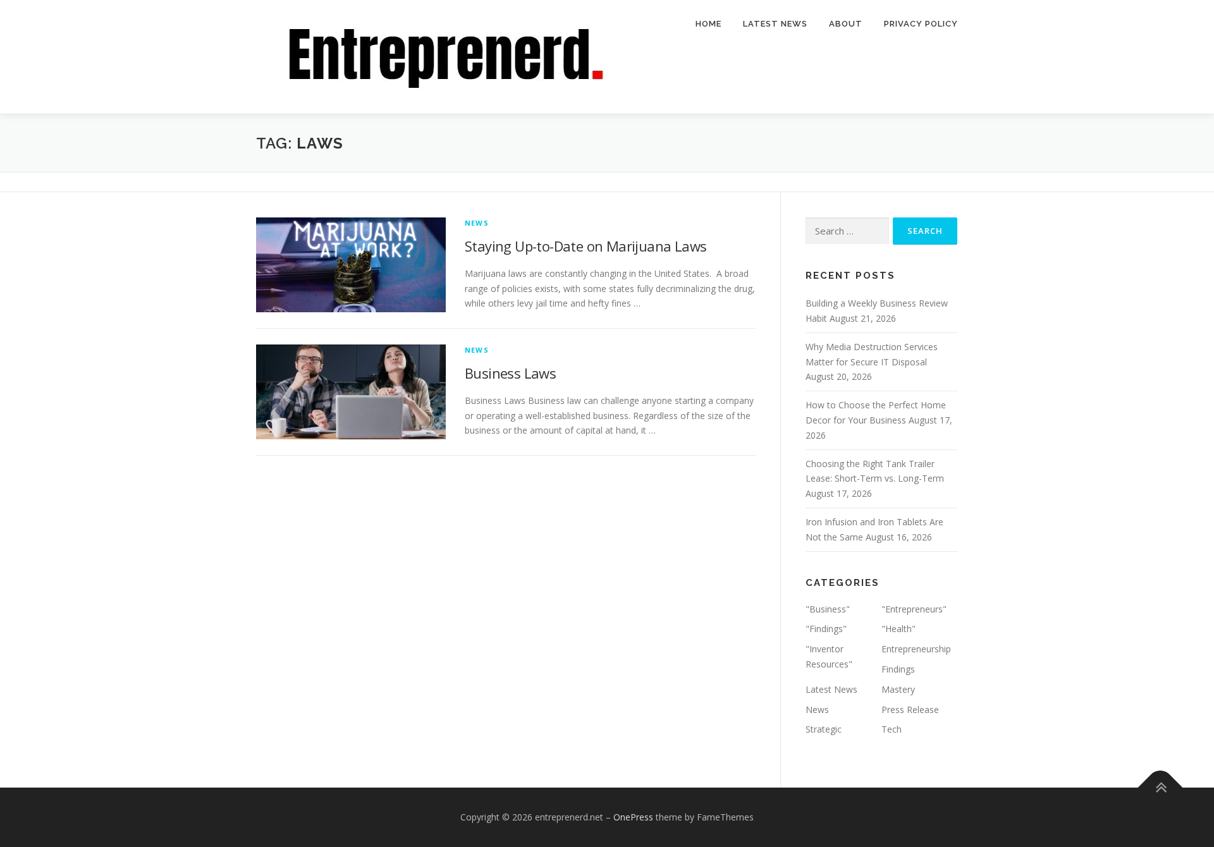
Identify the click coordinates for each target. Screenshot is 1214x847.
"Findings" (826, 629)
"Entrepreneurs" (914, 609)
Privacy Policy (921, 23)
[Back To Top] (1160, 787)
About (845, 23)
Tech (891, 729)
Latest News (775, 23)
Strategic (824, 729)
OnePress (633, 817)
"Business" (828, 609)
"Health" (898, 629)
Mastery (898, 689)
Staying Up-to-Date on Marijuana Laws (585, 245)
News (477, 223)
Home (708, 23)
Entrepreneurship (916, 649)
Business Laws (510, 372)
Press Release (910, 710)
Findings (898, 669)
